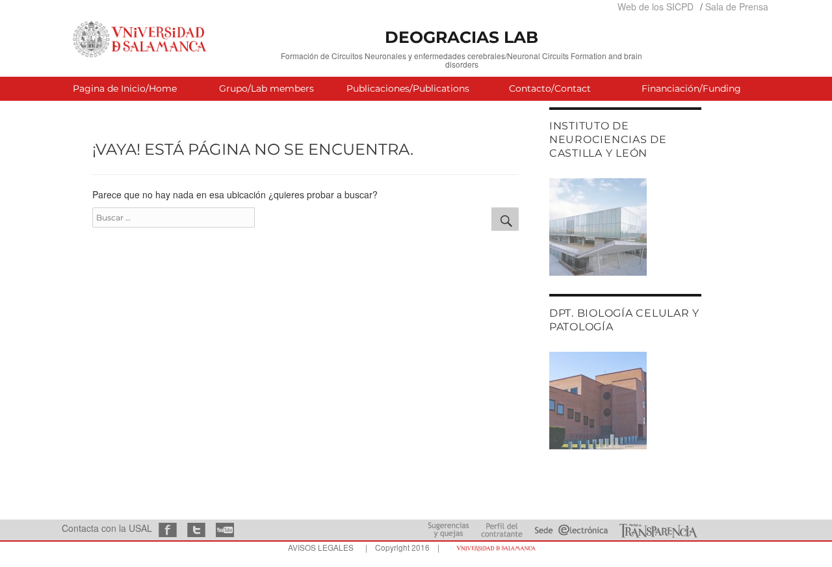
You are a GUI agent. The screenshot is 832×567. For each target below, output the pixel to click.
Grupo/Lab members (266, 88)
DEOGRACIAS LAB (461, 37)
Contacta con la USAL (107, 527)
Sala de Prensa (736, 6)
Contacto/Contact (550, 88)
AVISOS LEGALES (321, 547)
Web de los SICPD (656, 6)
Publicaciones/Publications (407, 88)
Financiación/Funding (691, 88)
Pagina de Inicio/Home (125, 88)
